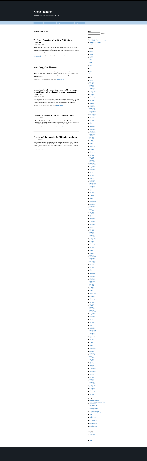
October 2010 (92, 370)
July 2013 (91, 319)
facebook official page (93, 408)
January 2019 (92, 218)
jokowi (63, 55)
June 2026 (91, 82)
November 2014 (92, 295)
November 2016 (92, 258)
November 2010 (92, 368)
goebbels (56, 55)
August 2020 (92, 189)
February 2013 (92, 327)
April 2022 (91, 158)
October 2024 (92, 112)
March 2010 (91, 380)
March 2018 (91, 233)
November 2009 (92, 386)
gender (90, 59)
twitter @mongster (93, 426)
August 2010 (92, 373)
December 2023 (92, 128)
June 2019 (91, 210)
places (90, 66)
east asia (39, 126)
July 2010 (91, 374)
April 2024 (91, 122)
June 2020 (91, 192)
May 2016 (91, 267)
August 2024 (92, 115)
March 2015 (91, 288)
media (90, 63)
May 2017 (91, 249)
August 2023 (92, 134)
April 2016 (91, 269)
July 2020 (91, 190)
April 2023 (91, 140)
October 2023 (92, 131)
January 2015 (92, 292)
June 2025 (91, 100)
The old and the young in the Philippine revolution (55, 136)
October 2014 (92, 296)
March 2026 (91, 86)
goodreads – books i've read (95, 412)
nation (42, 55)
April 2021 (91, 177)
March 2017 (91, 252)
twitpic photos (92, 425)
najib (69, 55)
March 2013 (91, 325)
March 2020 (91, 197)
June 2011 (91, 357)
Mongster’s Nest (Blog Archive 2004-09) (66, 23)
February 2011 (92, 363)
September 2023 (92, 132)
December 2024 (92, 109)
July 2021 (91, 172)
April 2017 (91, 250)
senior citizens (53, 149)
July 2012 (91, 337)
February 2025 (92, 106)
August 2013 (92, 318)
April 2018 (91, 232)
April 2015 (91, 287)
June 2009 (91, 394)
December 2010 (92, 367)
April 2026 (91, 85)
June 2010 (91, 376)
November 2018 (92, 221)
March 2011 (91, 362)
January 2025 (92, 108)
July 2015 (91, 282)
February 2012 (92, 345)
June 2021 (91, 174)
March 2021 (91, 178)
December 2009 (92, 385)
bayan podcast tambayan (94, 400)
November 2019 (92, 203)
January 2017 (92, 255)
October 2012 (92, 333)
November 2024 (92, 111)
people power (53, 79)
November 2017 (92, 239)
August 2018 (92, 226)
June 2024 (91, 119)
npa (49, 149)
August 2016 (92, 262)
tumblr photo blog (93, 423)
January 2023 (92, 145)
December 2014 (92, 293)
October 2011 (92, 351)
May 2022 (91, 157)
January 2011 (92, 365)
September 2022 (92, 151)
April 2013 (91, 324)
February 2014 (92, 308)
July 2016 (91, 264)
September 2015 (92, 279)
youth (90, 73)
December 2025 (92, 91)
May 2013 (91, 322)
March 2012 (91, 344)
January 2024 (92, 126)
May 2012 (91, 340)
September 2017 (92, 243)
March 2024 (91, 123)
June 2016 (91, 265)
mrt (51, 105)
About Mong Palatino (38, 23)
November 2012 (92, 331)
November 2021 (92, 166)
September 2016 (92, 261)
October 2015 (92, 278)
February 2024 (92, 125)
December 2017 (92, 238)
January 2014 (92, 310)
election (38, 55)
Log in (90, 440)
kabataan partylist (92, 417)
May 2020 (91, 194)
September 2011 (92, 353)
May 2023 (91, 138)
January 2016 (92, 273)
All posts (91, 432)
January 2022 (92, 163)
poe (71, 55)
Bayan (90, 50)
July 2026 (91, 80)
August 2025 (92, 97)
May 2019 (91, 212)
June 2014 (91, 302)
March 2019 (91, 215)
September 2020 (92, 187)
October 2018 (92, 223)
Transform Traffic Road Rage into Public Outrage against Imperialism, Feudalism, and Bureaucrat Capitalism (55, 92)
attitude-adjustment (48, 126)
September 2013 (92, 316)
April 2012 (91, 342)
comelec (48, 55)
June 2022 (91, 155)
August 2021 (92, 171)
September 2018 (92, 224)
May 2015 (91, 285)
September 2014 (92, 298)
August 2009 (92, 391)
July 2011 (91, 356)
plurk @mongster (93, 420)
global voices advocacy (94, 411)
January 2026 (92, 89)
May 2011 (91, 359)
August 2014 (92, 299)
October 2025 (92, 94)
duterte (52, 55)
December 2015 (92, 275)
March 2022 (91, 160)
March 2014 (91, 307)
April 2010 (91, 379)
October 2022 (92, 149)
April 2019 (91, 213)
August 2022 (92, 152)
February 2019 (92, 216)
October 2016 (92, 259)
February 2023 (92, 143)
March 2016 (91, 270)
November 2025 (92, 92)
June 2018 (91, 229)
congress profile (92, 403)
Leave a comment (37, 56)
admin (36, 44)
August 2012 (92, 336)
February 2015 (92, 290)
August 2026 (92, 79)
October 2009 (92, 388)
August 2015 (92, 281)
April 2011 (91, 360)
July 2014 (91, 301)
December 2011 (92, 348)
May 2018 (91, 230)
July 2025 (91, 99)
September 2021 (92, 169)
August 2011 (92, 354)
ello (90, 406)
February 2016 (92, 272)
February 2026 (92, 88)
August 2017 (92, 244)
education (91, 56)
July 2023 (91, 135)
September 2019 (92, 206)
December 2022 (92, 146)
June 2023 (91, 137)
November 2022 (92, 148)
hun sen (59, 55)
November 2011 (92, 350)
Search (89, 31)
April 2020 (91, 195)
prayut (74, 55)
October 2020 (92, 186)
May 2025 (91, 102)
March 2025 (91, 105)
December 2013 (92, 311)
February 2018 (92, 235)
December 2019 (92, 201)
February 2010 (92, 382)
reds (38, 149)
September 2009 (92, 389)
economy (39, 105)
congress (91, 51)
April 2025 (91, 103)
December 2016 (92, 256)
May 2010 (91, 377)
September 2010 (92, 371)
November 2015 (92, 276)
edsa (48, 105)
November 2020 (92, 184)
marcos (66, 55)
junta (57, 126)
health (90, 62)
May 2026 (91, 83)
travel (42, 105)
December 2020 (92, 183)
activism (44, 149)
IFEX (90, 414)
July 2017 (91, 246)
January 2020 (92, 200)
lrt (50, 105)
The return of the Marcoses (46, 66)
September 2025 (92, 96)
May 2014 (91, 304)
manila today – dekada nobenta (95, 419)
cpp (47, 149)
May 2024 (91, 120)
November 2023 (92, 129)
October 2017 (92, 241)
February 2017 (92, 253)
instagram (91, 416)
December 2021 (92, 164)
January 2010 (92, 383)
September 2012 (92, 334)
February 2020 (92, 198)
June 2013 (91, 321)
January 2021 (92, 181)
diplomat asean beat (93, 405)
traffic (54, 105)
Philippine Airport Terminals (50, 23)
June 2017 (91, 247)
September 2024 (92, 114)
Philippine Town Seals (80, 23)
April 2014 (91, 305)
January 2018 (92, 236)
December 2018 (92, 220)
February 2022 (92, 161)
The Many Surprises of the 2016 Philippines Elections (53, 41)
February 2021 (92, 180)
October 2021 (92, 167)
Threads (91, 422)
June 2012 (91, 339)
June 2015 (91, 284)
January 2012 (92, 347)
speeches (91, 70)
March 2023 (91, 141)
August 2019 (92, 207)
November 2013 (92, 313)
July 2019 (91, 209)
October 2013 (92, 314)
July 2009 (91, 393)
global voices (92, 409)
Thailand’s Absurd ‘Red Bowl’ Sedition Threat (54, 115)
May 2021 (91, 175)
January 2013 (92, 328)
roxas (77, 55)
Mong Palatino (43, 11)
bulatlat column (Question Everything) (97, 402)
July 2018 (91, 227)
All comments (92, 434)
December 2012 (92, 330)
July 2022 (91, 154)
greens (90, 60)
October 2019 (92, 204)
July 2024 (91, 117)
